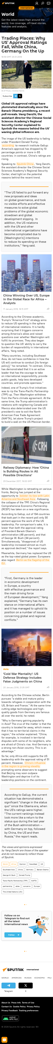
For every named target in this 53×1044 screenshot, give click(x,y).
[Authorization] (37, 3)
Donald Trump (24, 875)
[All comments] (4, 1040)
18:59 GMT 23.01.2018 (11, 57)
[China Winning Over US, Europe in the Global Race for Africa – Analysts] (26, 273)
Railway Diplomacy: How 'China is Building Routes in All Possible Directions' (26, 471)
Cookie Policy (19, 1006)
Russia (28, 977)
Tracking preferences (28, 1010)
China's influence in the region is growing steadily (23, 764)
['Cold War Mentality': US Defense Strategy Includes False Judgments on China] (26, 647)
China (20, 869)
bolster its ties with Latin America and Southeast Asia (25, 497)
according (8, 145)
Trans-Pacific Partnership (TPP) (15, 881)
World (5, 864)
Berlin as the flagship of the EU (25, 561)
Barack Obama (42, 869)
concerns (26, 886)
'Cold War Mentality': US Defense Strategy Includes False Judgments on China (22, 677)
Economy (39, 977)
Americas (16, 977)
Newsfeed (33, 864)
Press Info (16, 1002)
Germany (29, 869)
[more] (48, 309)
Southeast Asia (9, 869)
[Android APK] (10, 1018)
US (42, 864)
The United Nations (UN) (12, 892)
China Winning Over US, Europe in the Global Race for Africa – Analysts (26, 299)
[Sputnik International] (8, 4)
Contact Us (6, 1006)
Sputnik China (25, 164)
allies (18, 886)
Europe (37, 886)
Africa (13, 864)
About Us (5, 1002)
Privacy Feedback (9, 1010)
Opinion (22, 864)
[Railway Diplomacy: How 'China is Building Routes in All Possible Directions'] (26, 445)
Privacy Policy (33, 1006)
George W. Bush (9, 875)
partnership (7, 886)
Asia (6, 669)
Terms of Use (28, 1002)
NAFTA (34, 881)
